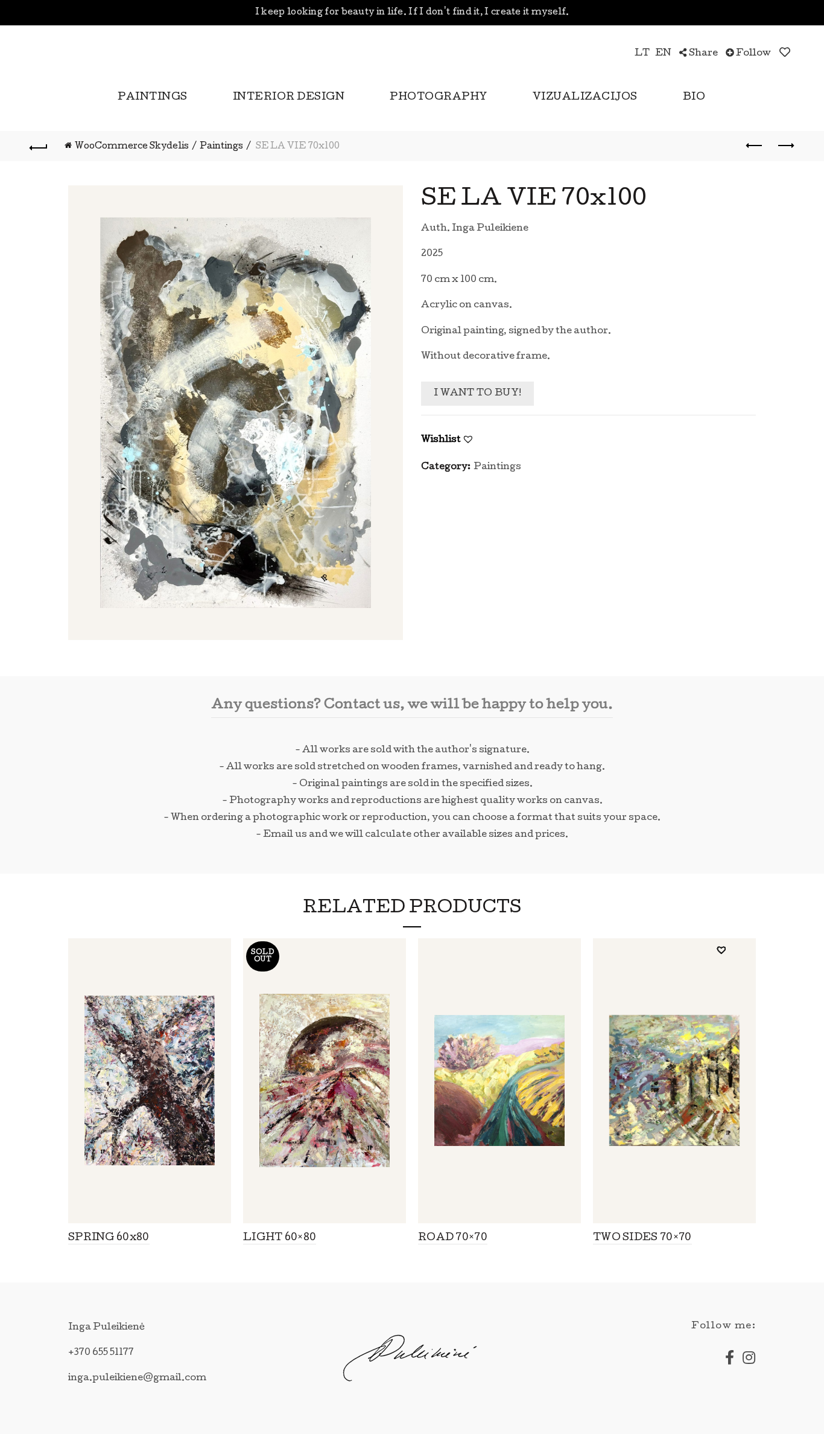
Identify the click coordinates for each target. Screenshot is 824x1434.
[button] (468, 439)
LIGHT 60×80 (279, 1238)
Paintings (153, 97)
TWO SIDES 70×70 (642, 1238)
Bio (694, 97)
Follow (752, 54)
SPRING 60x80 (109, 1238)
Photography (438, 97)
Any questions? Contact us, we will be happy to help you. (412, 705)
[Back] (39, 146)
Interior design (289, 97)
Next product (785, 146)
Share (702, 54)
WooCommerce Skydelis (132, 146)
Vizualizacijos (585, 97)
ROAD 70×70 (452, 1238)
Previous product (755, 146)
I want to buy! (477, 394)
